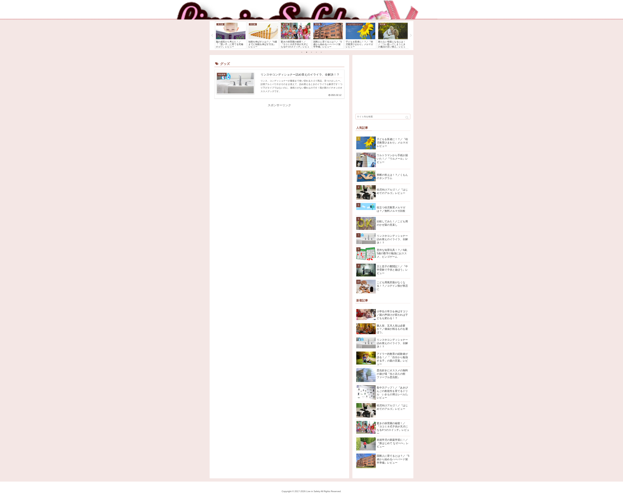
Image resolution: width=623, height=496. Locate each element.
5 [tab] (321, 52)
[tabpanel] (230, 35)
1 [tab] (301, 52)
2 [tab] (306, 52)
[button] (407, 117)
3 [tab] (311, 52)
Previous (212, 35)
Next (411, 35)
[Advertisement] (247, 130)
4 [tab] (316, 52)
